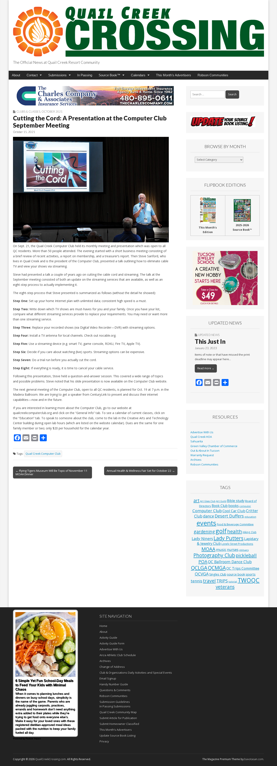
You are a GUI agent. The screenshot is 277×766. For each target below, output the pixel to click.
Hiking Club (249, 532)
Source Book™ (109, 75)
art (196, 500)
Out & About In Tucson (204, 451)
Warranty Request (202, 455)
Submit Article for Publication (118, 718)
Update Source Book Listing (117, 735)
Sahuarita (196, 441)
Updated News (208, 335)
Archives (195, 460)
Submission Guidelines (115, 702)
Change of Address (112, 667)
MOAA (208, 549)
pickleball (246, 555)
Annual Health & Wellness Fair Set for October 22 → (141, 471)
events (206, 523)
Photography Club (214, 555)
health (234, 531)
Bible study (236, 500)
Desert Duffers (229, 516)
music (221, 549)
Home (103, 626)
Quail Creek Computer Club (43, 454)
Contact (32, 75)
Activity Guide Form (112, 643)
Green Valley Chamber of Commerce (213, 446)
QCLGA (199, 567)
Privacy (104, 741)
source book (236, 574)
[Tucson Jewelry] (225, 278)
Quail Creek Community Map (118, 712)
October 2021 (52, 111)
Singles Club (217, 574)
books (233, 505)
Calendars (138, 75)
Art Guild (221, 501)
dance (208, 516)
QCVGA (202, 574)
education (250, 516)
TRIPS (222, 581)
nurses (232, 549)
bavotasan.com (253, 759)
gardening (204, 531)
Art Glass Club (208, 501)
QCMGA (217, 568)
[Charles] (95, 96)
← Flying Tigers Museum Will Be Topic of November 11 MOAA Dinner (51, 472)
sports (251, 574)
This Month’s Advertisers (173, 75)
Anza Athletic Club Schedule (118, 655)
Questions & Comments (115, 690)
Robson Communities (213, 75)
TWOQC (248, 580)
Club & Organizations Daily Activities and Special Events (136, 673)
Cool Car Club (233, 510)
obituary (244, 550)
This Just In (210, 341)
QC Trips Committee (242, 568)
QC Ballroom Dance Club (230, 561)
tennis (196, 581)
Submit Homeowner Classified (119, 724)
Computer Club (207, 510)
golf (221, 531)
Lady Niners (202, 538)
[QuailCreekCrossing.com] (138, 29)
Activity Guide (108, 638)
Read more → (205, 368)
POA (202, 561)
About (16, 75)
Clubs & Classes (28, 111)
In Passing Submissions (115, 706)
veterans (225, 587)
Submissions (57, 75)
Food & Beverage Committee (235, 524)
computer (245, 506)
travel (209, 580)
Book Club (220, 505)
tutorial (233, 581)
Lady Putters (228, 538)
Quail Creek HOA (201, 437)
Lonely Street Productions (237, 543)
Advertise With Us (201, 432)
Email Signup (108, 678)
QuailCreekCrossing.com (50, 759)
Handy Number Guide (114, 684)
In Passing (84, 75)
